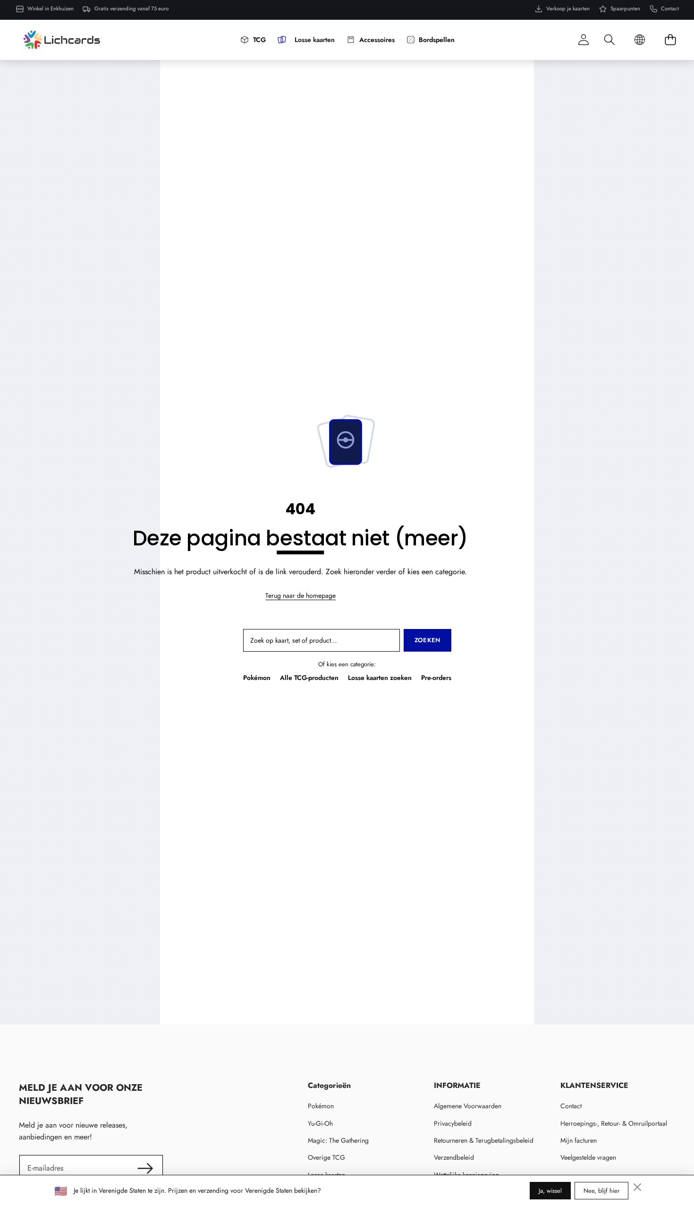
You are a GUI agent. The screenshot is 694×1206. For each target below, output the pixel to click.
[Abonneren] (145, 1168)
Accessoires (377, 39)
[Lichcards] (61, 39)
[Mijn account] (583, 40)
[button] (609, 40)
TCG (259, 39)
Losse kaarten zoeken (380, 677)
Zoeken (427, 640)
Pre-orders (436, 677)
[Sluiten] (637, 1187)
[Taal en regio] (640, 40)
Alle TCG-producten (309, 677)
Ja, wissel (550, 1190)
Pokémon (257, 677)
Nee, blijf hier (601, 1190)
